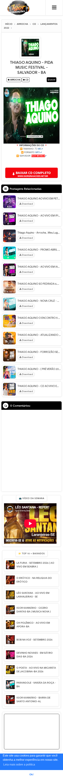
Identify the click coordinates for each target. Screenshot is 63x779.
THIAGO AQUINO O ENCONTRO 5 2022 (39, 317)
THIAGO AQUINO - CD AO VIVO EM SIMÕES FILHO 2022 (39, 386)
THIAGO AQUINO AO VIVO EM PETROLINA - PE (39, 198)
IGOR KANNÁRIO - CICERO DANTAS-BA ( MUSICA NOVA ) (33, 609)
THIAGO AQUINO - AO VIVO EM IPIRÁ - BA (39, 215)
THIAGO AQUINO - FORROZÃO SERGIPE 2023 (39, 352)
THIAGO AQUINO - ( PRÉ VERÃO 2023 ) (39, 369)
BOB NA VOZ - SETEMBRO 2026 (34, 639)
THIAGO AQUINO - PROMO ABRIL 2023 (39, 249)
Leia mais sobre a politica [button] (19, 764)
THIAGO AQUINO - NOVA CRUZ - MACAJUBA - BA (39, 300)
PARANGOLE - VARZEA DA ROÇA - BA (36, 684)
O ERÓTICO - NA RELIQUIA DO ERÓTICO (34, 580)
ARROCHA (15, 79)
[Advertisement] (31, 162)
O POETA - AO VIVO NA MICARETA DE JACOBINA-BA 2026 (36, 669)
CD (27, 79)
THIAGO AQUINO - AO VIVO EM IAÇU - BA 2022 (39, 266)
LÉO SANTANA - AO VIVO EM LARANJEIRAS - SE (32, 594)
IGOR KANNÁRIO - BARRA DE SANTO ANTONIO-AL (33, 699)
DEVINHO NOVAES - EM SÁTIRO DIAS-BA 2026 (34, 654)
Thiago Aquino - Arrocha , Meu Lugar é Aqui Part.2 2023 (39, 232)
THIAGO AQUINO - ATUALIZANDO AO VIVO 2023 (39, 335)
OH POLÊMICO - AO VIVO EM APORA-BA (33, 624)
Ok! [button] (31, 774)
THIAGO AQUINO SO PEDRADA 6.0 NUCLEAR (39, 283)
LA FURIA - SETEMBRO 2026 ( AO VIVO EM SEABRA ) (35, 564)
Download (27, 203)
